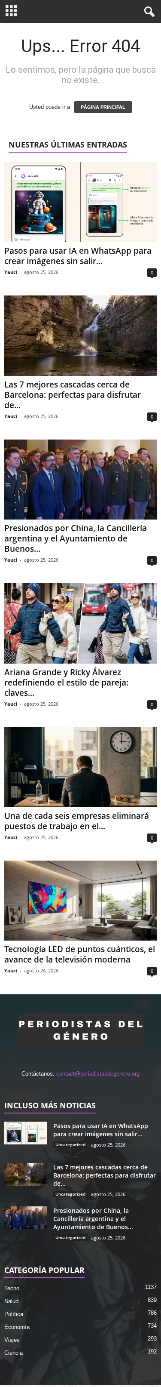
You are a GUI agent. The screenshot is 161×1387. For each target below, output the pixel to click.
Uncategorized (70, 1144)
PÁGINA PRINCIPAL (103, 107)
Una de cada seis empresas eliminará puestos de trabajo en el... (76, 821)
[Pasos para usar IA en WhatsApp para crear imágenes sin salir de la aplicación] (80, 202)
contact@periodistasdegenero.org (98, 1073)
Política (13, 1314)
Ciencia (13, 1353)
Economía (17, 1327)
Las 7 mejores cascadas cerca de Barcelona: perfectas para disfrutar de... (72, 395)
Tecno (11, 1288)
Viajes (12, 1340)
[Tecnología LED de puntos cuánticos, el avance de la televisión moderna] (80, 901)
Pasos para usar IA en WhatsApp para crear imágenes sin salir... (78, 256)
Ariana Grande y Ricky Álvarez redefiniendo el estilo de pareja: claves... (66, 682)
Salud (11, 1301)
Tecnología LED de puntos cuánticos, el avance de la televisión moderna (79, 954)
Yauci (10, 272)
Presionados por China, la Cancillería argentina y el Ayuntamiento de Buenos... (75, 538)
